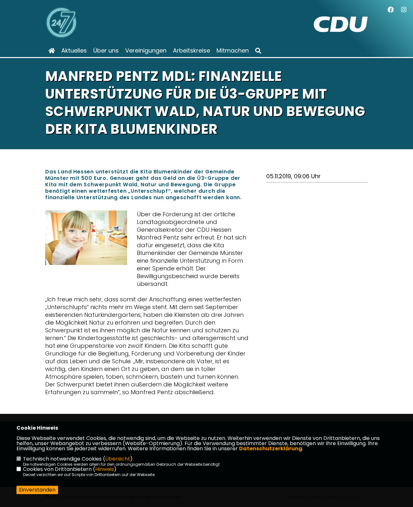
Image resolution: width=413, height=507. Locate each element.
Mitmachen (233, 51)
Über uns (106, 51)
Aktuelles (74, 51)
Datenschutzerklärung (270, 448)
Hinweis (104, 469)
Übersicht (117, 459)
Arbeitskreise (191, 51)
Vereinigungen (145, 51)
